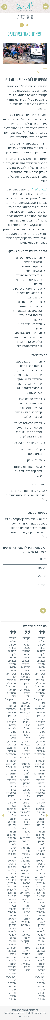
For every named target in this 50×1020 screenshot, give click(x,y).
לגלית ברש (16, 1010)
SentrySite (8, 1013)
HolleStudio (31, 1013)
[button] (47, 815)
